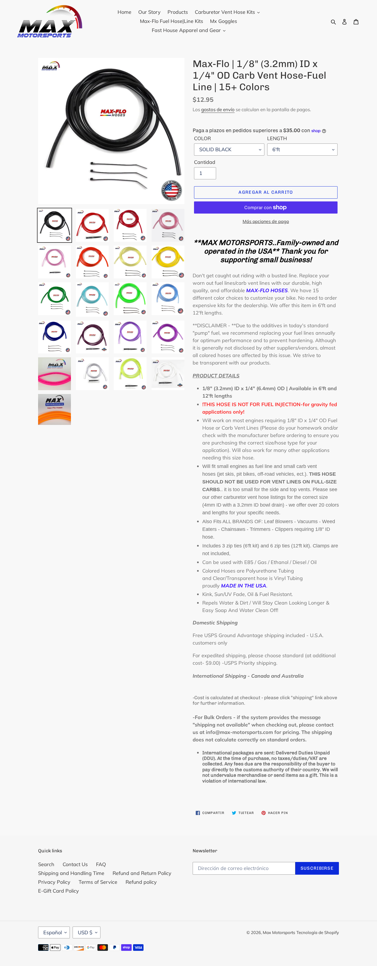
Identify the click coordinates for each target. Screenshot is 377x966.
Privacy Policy (54, 882)
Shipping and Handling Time (71, 873)
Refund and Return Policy (142, 873)
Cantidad (204, 162)
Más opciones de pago (266, 221)
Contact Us (75, 864)
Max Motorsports (279, 932)
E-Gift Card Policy (58, 891)
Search (46, 864)
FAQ (101, 864)
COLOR (202, 138)
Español (52, 932)
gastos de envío (218, 109)
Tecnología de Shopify (317, 932)
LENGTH (277, 138)
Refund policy (141, 882)
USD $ (85, 932)
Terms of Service (98, 882)
